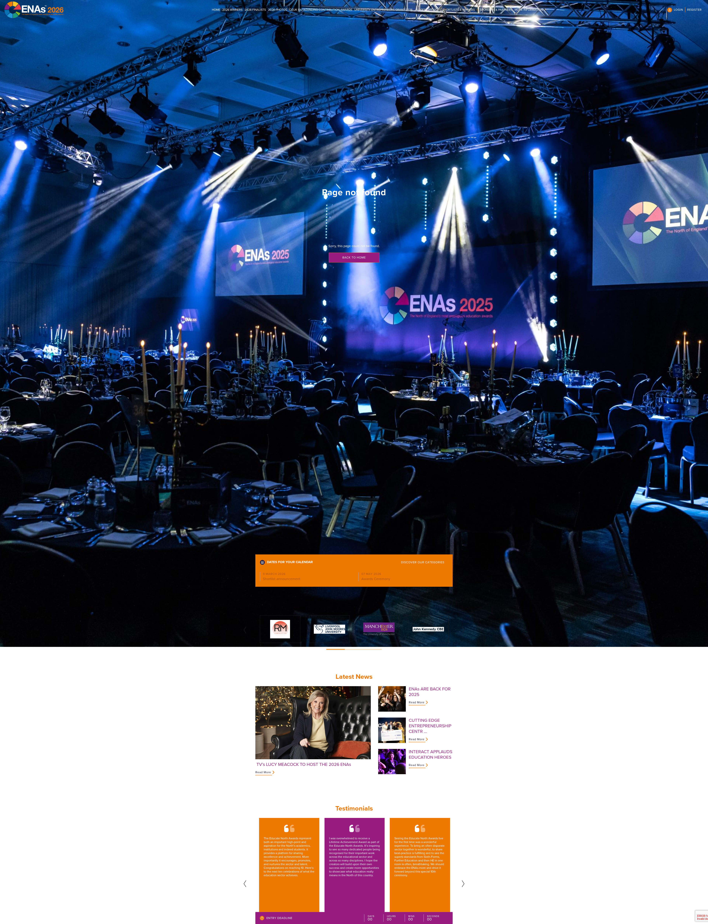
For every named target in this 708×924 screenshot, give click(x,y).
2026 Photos (277, 9)
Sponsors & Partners (496, 9)
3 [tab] (372, 649)
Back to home (354, 257)
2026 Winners (232, 9)
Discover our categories (422, 562)
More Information (529, 9)
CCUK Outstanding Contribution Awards (320, 9)
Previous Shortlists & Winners (451, 9)
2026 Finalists (255, 9)
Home (216, 9)
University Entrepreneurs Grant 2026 (383, 9)
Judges (420, 9)
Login (678, 10)
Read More (263, 772)
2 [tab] (354, 649)
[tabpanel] (280, 629)
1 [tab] (335, 649)
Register (694, 10)
